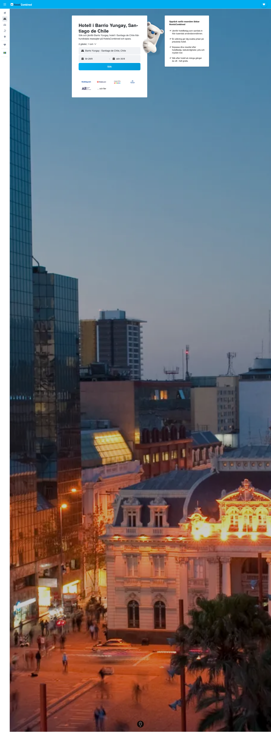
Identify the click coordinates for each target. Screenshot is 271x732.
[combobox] (88, 44)
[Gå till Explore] (4, 37)
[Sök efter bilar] (4, 25)
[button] (5, 4)
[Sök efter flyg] (4, 13)
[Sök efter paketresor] (4, 31)
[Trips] (4, 45)
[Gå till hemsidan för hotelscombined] (21, 4)
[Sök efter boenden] (4, 19)
